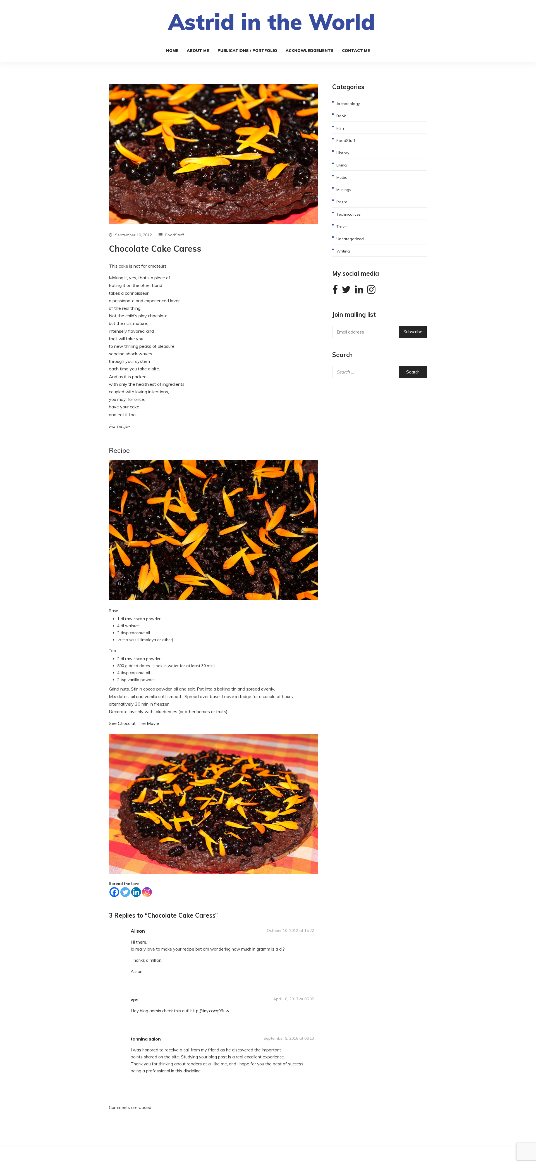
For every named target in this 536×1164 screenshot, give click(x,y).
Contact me (356, 50)
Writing (343, 251)
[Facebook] (114, 892)
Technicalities (348, 214)
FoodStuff (174, 234)
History (342, 152)
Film (340, 128)
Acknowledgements (310, 50)
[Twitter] (125, 892)
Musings (343, 189)
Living (341, 165)
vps (134, 999)
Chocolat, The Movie (138, 723)
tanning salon (146, 1039)
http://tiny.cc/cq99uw (209, 1010)
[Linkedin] (136, 892)
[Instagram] (147, 892)
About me (198, 50)
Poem (341, 201)
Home (172, 50)
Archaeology (348, 103)
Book (341, 115)
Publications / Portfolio (247, 50)
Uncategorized (350, 238)
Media (342, 177)
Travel (342, 226)
